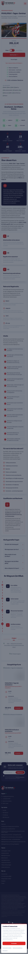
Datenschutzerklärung (17, 947)
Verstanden (14, 943)
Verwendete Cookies (7, 947)
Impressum (5, 950)
